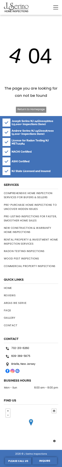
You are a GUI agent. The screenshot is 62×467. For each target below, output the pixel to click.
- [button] (8, 415)
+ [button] (8, 411)
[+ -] (31, 426)
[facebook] (7, 371)
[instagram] (12, 371)
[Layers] (54, 411)
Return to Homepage (31, 109)
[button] (55, 7)
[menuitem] (31, 195)
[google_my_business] (17, 371)
